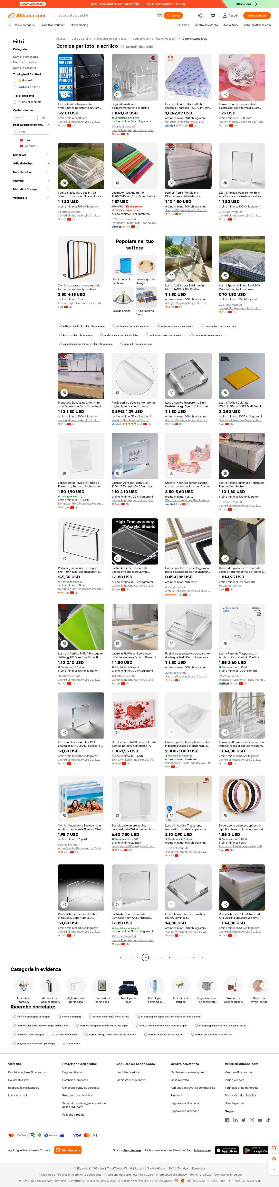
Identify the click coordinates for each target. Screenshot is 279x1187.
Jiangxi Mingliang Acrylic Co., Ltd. (79, 121)
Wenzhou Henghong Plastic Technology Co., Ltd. (242, 679)
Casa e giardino (81, 38)
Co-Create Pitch (18, 1080)
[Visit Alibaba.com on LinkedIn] (235, 1120)
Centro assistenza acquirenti (189, 1072)
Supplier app (132, 1150)
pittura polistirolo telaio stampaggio (84, 326)
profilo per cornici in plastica (132, 326)
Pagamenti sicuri (72, 1072)
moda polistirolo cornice (208, 335)
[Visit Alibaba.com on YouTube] (260, 1120)
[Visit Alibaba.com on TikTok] (268, 1120)
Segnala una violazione (185, 1111)
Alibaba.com (202, 1150)
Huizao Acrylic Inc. (230, 585)
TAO (171, 1168)
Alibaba (61, 38)
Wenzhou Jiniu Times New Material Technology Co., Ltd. (188, 500)
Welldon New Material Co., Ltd (131, 420)
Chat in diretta (180, 1080)
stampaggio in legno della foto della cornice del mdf (171, 1016)
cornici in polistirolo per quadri (165, 1034)
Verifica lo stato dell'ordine (241, 1087)
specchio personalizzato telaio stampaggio (88, 344)
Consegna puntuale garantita (80, 1087)
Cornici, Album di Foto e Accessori (154, 38)
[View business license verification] (176, 1181)
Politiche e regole (73, 1114)
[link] (273, 1148)
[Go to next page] (202, 957)
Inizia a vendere (234, 1080)
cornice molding (71, 1016)
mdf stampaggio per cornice (166, 335)
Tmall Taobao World (119, 1168)
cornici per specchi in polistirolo (213, 1034)
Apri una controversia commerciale (193, 1087)
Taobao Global (156, 1168)
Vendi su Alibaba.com (238, 1072)
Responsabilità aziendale (23, 1087)
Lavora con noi (17, 1095)
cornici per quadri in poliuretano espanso (112, 1034)
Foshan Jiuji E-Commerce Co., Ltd (79, 303)
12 (194, 957)
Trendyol (183, 1168)
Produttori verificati (128, 1072)
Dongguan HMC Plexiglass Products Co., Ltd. (81, 503)
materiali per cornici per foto (121, 335)
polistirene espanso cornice (177, 326)
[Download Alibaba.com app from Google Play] (257, 1150)
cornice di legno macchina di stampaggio (104, 1025)
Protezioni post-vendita (77, 1095)
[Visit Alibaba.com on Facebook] (227, 1120)
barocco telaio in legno (30, 1034)
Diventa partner (235, 1103)
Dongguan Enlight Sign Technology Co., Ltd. (135, 222)
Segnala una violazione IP (186, 1103)
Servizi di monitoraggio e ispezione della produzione (84, 1105)
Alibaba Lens (28, 1150)
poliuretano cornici (66, 1034)
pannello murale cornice (138, 344)
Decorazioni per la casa (111, 38)
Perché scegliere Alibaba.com (27, 1072)
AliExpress (81, 1168)
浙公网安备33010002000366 (206, 1181)
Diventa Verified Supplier (240, 1095)
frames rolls (73, 1043)
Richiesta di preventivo (130, 1080)
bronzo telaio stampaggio (78, 335)
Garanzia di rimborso (75, 1080)
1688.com (97, 1168)
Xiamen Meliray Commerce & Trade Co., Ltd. (242, 121)
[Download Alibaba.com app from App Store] (227, 1150)
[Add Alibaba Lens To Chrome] (67, 1150)
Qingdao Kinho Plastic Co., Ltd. (184, 121)
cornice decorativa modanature (111, 1016)
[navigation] (31, 498)
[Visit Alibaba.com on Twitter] (243, 1120)
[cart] (214, 16)
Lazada (139, 1168)
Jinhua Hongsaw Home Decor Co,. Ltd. (188, 590)
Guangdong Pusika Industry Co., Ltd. (188, 762)
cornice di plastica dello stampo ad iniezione (42, 1025)
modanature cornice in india (221, 326)
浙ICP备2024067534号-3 (244, 1181)
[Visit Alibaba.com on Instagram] (251, 1120)
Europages (199, 1168)
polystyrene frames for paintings (36, 1043)
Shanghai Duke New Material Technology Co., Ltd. (242, 420)
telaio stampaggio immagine (33, 1016)
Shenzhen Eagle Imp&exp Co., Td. (133, 759)
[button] (159, 15)
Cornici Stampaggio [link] (194, 38)
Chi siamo (14, 1063)
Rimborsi (176, 1095)
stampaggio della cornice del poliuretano (222, 1025)
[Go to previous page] (120, 957)
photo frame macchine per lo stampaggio (163, 1025)
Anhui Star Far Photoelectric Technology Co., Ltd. (81, 848)
